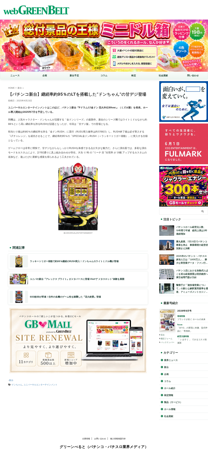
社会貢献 (163, 75)
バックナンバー (167, 342)
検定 (133, 75)
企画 (44, 75)
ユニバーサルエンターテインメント (40, 384)
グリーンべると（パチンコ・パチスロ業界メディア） (104, 447)
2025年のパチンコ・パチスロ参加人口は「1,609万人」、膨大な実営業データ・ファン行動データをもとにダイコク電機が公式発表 (192, 260)
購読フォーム (166, 338)
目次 (163, 335)
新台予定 (74, 75)
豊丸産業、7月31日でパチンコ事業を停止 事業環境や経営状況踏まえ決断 (192, 245)
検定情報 (168, 395)
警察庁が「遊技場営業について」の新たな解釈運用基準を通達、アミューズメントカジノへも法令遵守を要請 (192, 289)
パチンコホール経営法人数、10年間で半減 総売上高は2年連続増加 (191, 230)
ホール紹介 (170, 388)
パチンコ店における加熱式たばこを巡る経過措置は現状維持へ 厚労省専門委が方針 (192, 274)
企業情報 (86, 438)
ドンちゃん (17, 384)
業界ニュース (171, 360)
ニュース (15, 75)
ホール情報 (170, 409)
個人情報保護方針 (118, 438)
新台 (11, 380)
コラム (104, 75)
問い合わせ (193, 75)
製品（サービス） (173, 402)
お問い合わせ (100, 438)
